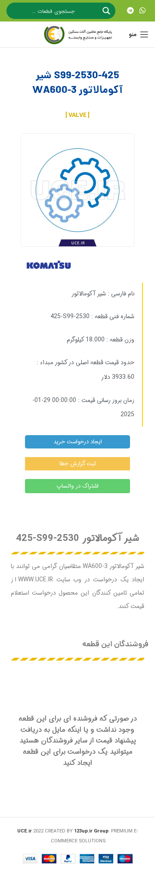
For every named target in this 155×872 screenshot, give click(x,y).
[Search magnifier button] (107, 10)
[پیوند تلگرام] (130, 11)
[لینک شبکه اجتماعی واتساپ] (143, 11)
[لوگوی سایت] (77, 34)
